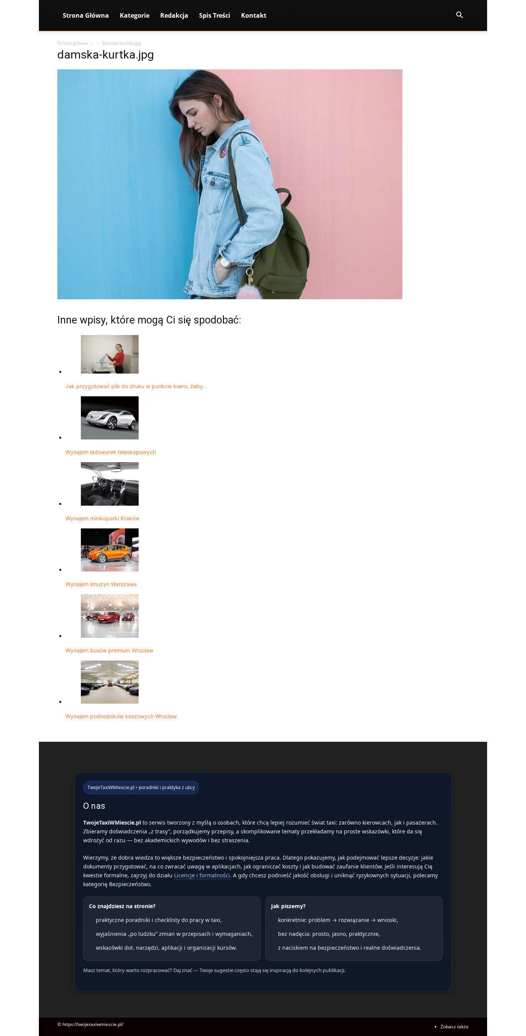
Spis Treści (214, 15)
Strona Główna (86, 15)
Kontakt (253, 15)
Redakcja (174, 15)
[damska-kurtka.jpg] (229, 297)
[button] (459, 16)
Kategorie (134, 15)
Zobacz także (455, 1026)
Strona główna (72, 43)
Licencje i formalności (202, 875)
